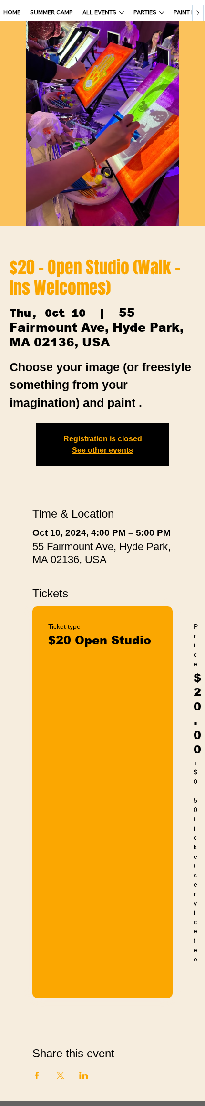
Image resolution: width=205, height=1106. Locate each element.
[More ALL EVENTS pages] (121, 12)
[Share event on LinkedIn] (83, 1075)
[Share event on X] (60, 1075)
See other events (102, 450)
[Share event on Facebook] (36, 1075)
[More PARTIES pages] (161, 12)
